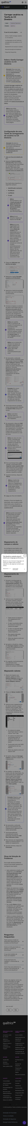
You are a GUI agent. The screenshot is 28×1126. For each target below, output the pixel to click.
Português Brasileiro (15, 569)
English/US (6, 568)
